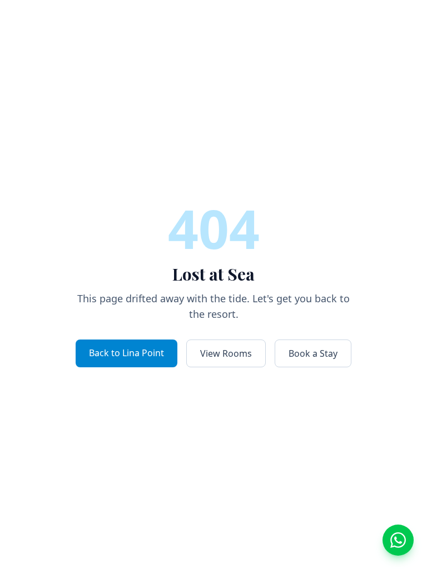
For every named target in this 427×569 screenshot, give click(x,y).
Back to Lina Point (126, 353)
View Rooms (226, 353)
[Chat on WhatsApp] (398, 540)
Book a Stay (313, 353)
